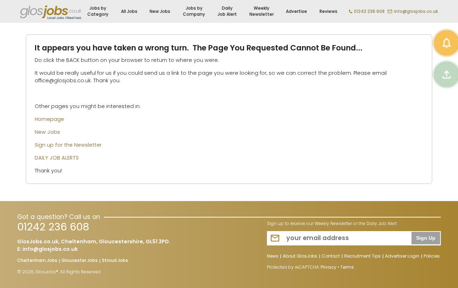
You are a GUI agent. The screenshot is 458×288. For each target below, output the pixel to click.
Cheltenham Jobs (37, 260)
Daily (227, 11)
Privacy (328, 267)
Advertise (296, 11)
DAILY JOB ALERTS (57, 157)
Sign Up (425, 238)
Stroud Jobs (115, 260)
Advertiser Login (402, 256)
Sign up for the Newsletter (68, 144)
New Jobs (160, 11)
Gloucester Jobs (80, 260)
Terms (347, 267)
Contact (331, 256)
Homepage (49, 119)
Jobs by (97, 11)
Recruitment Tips (362, 256)
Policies (432, 256)
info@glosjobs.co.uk (416, 11)
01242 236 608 (369, 11)
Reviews (328, 11)
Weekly (261, 11)
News (272, 256)
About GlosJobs (300, 256)
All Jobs (129, 11)
